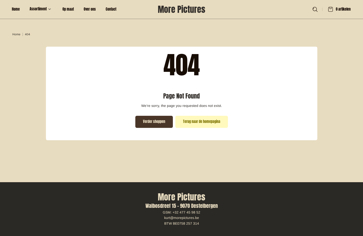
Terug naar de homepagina (201, 121)
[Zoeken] (315, 9)
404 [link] (27, 34)
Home (16, 34)
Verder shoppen (154, 121)
